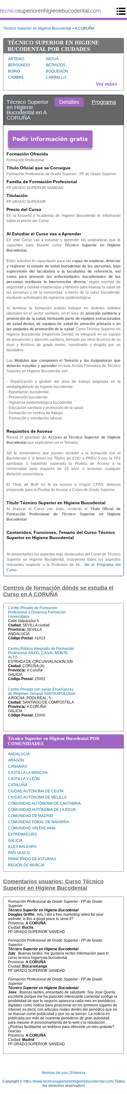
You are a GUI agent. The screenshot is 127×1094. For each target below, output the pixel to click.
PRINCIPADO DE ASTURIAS (32, 859)
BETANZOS (55, 65)
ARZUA (52, 59)
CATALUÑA (17, 785)
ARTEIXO (16, 59)
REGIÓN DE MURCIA (26, 865)
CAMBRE (16, 77)
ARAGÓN (16, 760)
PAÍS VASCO (19, 853)
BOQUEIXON (57, 71)
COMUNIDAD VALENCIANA (31, 828)
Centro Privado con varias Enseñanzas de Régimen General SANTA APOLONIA (41, 691)
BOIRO (14, 71)
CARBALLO (56, 77)
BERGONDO (19, 65)
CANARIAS (17, 766)
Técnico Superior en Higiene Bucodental (37, 28)
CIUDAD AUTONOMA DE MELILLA (37, 797)
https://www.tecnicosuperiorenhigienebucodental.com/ (68, 1081)
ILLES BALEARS (22, 846)
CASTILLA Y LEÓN (24, 779)
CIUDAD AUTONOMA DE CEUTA (35, 791)
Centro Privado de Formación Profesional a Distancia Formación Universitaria (37, 612)
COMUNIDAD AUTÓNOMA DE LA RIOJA (42, 809)
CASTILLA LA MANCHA (28, 772)
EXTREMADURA (22, 834)
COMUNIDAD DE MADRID (30, 816)
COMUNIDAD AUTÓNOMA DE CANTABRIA (44, 803)
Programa (104, 102)
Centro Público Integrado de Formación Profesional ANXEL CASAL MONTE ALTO (41, 652)
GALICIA (15, 840)
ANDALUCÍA (19, 754)
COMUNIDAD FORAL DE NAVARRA (38, 822)
